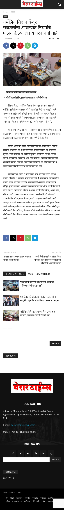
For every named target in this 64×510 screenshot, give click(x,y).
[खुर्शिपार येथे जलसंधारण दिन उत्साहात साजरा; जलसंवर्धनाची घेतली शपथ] (11, 315)
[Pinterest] (20, 45)
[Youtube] (28, 453)
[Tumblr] (51, 453)
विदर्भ (13, 12)
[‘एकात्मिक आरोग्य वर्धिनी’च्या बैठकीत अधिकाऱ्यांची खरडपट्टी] (11, 285)
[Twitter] (21, 453)
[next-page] (10, 327)
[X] (13, 45)
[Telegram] (35, 45)
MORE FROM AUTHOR (39, 274)
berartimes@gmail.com (23, 424)
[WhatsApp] (28, 45)
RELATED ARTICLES (14, 274)
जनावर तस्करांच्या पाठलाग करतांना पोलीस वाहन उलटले (17, 258)
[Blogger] (36, 453)
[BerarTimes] (32, 3)
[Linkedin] (43, 453)
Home (5, 12)
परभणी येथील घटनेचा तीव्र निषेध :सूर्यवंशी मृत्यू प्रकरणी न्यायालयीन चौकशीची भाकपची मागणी (47, 260)
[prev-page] (5, 327)
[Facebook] (6, 45)
